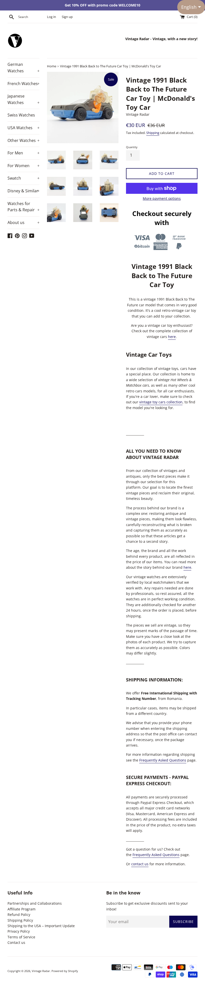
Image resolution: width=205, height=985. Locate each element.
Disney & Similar (24, 191)
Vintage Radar (41, 971)
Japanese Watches (24, 99)
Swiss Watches (21, 115)
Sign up (67, 17)
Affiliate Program (22, 909)
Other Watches (24, 140)
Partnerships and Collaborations (35, 903)
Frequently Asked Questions (162, 760)
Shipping (152, 132)
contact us (139, 864)
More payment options (162, 198)
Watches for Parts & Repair (24, 207)
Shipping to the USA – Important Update (41, 925)
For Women (24, 165)
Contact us (16, 942)
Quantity (132, 147)
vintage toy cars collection (160, 402)
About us (24, 222)
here (172, 336)
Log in (51, 17)
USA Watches (24, 127)
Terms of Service (21, 937)
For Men (24, 153)
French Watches (24, 83)
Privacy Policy (19, 931)
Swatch (24, 178)
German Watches (24, 68)
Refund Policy (19, 914)
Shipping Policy (20, 920)
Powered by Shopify (65, 971)
